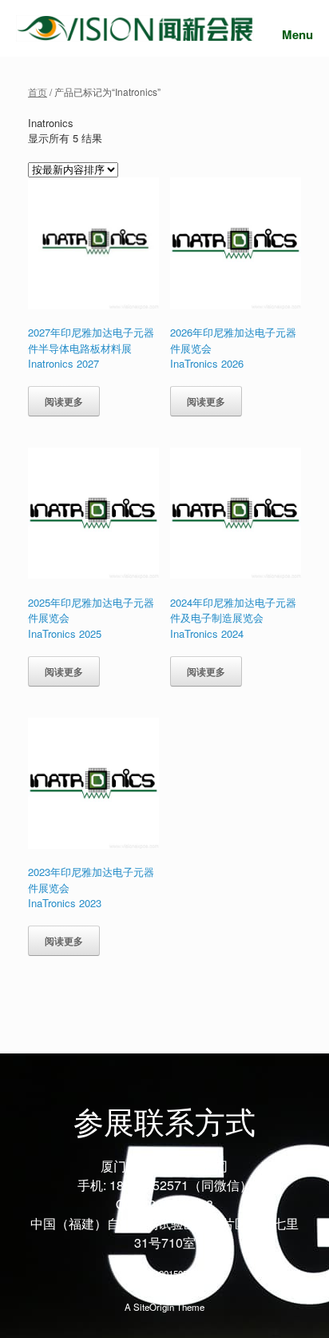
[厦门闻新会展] (135, 28)
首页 (37, 91)
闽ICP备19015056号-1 (165, 1273)
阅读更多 (64, 401)
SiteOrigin (153, 1306)
